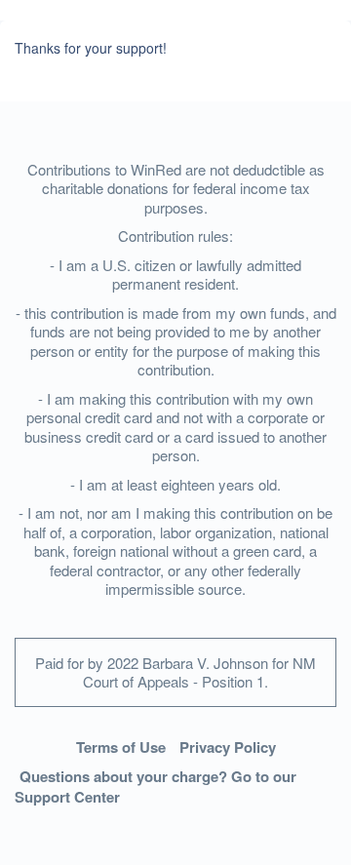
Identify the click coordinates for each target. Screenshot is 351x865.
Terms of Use (121, 747)
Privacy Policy (227, 747)
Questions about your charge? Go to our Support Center (155, 786)
